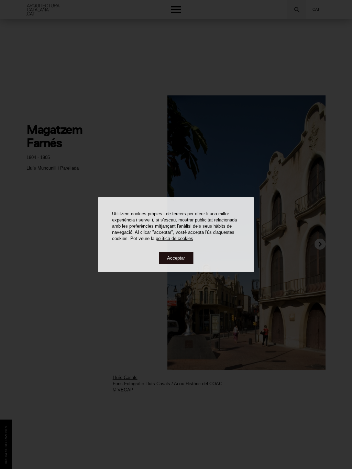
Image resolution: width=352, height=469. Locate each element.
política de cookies (174, 238)
